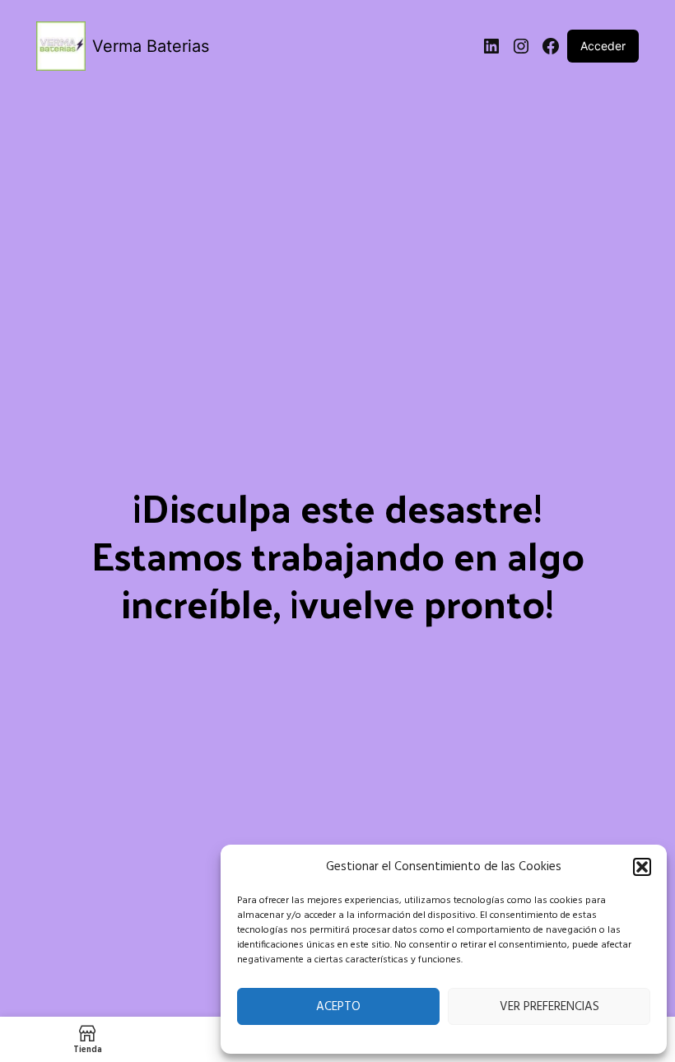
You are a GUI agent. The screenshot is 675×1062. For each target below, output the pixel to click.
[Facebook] (551, 46)
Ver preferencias (549, 1007)
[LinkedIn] (491, 46)
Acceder (603, 46)
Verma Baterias (150, 46)
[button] (642, 867)
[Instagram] (521, 46)
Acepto (338, 1007)
